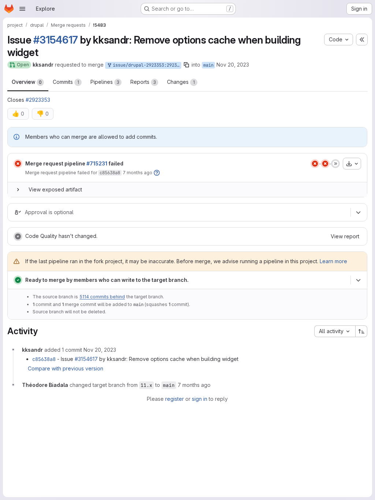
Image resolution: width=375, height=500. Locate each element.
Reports (143, 82)
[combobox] (334, 331)
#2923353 (38, 100)
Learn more (333, 261)
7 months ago (137, 172)
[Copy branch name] (186, 64)
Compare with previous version (65, 368)
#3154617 (55, 40)
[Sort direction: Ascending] (361, 331)
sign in (199, 399)
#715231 (96, 163)
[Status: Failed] (18, 163)
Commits (66, 82)
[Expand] (18, 189)
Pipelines (104, 82)
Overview (27, 82)
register (174, 399)
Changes (181, 82)
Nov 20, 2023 (232, 64)
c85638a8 (110, 173)
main (208, 65)
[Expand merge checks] (358, 280)
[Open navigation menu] (22, 9)
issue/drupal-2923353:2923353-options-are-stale (145, 65)
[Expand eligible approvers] (358, 212)
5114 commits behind (102, 296)
